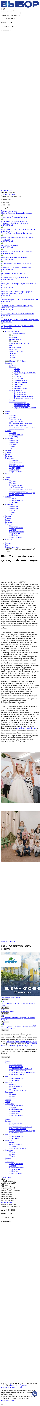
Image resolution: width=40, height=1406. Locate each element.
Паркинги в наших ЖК (22, 388)
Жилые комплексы (12, 331)
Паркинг (8, 450)
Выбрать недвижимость (9, 194)
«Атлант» (12, 357)
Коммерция (27, 213)
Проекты (8, 363)
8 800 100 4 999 (6, 1202)
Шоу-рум (12, 400)
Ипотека (8, 413)
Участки (12, 448)
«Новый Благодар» (16, 339)
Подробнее (5, 999)
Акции (7, 411)
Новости (8, 431)
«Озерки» (12, 355)
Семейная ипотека (16, 421)
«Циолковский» (15, 347)
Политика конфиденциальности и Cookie (14, 1386)
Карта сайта (14, 1385)
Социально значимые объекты (25, 408)
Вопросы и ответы (16, 472)
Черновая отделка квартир (23, 398)
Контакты (8, 473)
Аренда (12, 446)
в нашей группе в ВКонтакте (26, 728)
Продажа (12, 444)
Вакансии (8, 456)
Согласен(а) (5, 1057)
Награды (12, 464)
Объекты (4, 213)
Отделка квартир (15, 390)
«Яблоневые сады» (16, 351)
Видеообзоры (14, 437)
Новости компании (16, 435)
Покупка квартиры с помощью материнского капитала (20, 424)
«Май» (11, 345)
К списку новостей (8, 941)
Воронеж (24, 361)
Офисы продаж (6, 1177)
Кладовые (19, 213)
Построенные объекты (17, 402)
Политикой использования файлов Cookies (21, 1042)
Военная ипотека (15, 419)
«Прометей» (13, 353)
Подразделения (14, 468)
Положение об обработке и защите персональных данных (19, 1044)
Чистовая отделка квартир (23, 396)
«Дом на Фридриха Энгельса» (20, 343)
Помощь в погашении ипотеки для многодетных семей (22, 428)
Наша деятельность (16, 462)
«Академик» (13, 337)
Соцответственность (16, 466)
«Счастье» (13, 349)
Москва (12, 361)
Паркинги (11, 213)
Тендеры (8, 452)
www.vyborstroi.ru (7, 1400)
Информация (14, 470)
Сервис (7, 454)
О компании (9, 458)
